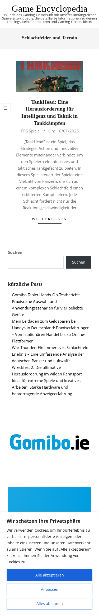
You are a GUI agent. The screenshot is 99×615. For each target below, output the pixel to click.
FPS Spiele (30, 131)
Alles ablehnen (49, 603)
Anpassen (49, 589)
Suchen (15, 252)
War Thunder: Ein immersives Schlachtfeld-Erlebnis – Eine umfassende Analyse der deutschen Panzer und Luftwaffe (51, 354)
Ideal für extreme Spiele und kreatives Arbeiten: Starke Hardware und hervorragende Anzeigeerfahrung (46, 387)
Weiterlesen (49, 219)
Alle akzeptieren (49, 575)
